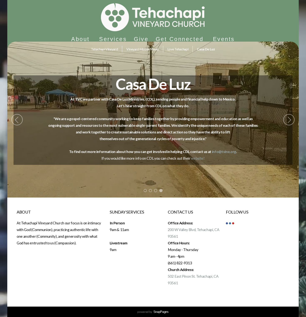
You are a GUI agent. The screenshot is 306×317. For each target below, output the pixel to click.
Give (141, 39)
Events (224, 39)
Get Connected (181, 39)
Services (113, 39)
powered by (152, 311)
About (81, 39)
